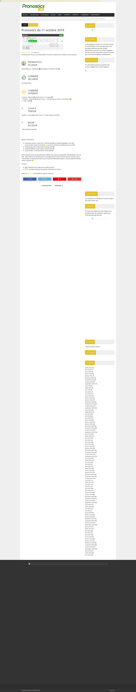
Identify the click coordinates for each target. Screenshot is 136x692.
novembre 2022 (89, 452)
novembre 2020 (89, 498)
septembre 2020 (90, 502)
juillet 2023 (88, 436)
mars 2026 (88, 372)
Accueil (25, 15)
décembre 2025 (89, 378)
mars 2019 (88, 537)
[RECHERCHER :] (106, 18)
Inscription (34, 15)
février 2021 (88, 492)
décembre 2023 (89, 426)
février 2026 (88, 374)
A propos (67, 15)
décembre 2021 (89, 474)
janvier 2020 (88, 517)
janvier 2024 (88, 424)
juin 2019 (87, 531)
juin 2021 (87, 484)
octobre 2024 (89, 406)
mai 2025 (87, 392)
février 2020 (88, 515)
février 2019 (88, 539)
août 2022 (88, 458)
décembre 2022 (89, 450)
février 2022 (88, 470)
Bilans (53, 15)
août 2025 (88, 386)
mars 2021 (88, 490)
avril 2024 (88, 418)
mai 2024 (87, 416)
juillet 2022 (88, 460)
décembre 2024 (89, 402)
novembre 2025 (89, 380)
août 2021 (88, 480)
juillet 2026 (88, 368)
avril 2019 (88, 535)
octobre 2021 (89, 478)
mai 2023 (87, 440)
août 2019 (88, 527)
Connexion (84, 15)
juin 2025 (87, 390)
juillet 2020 (88, 507)
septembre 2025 (90, 384)
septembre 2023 (90, 432)
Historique (44, 15)
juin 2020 (87, 508)
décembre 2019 (89, 519)
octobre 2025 (89, 382)
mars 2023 (88, 444)
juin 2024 (87, 414)
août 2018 (88, 551)
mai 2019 (87, 533)
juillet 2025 (88, 388)
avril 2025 (88, 394)
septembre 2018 (90, 549)
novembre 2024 (89, 404)
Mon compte (95, 15)
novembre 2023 (89, 428)
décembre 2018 (89, 543)
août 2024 (88, 410)
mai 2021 (87, 486)
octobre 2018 (89, 547)
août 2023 (88, 434)
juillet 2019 (88, 529)
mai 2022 (87, 464)
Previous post (47, 185)
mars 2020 (88, 512)
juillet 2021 (88, 482)
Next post (58, 185)
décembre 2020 (89, 496)
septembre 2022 (90, 456)
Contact (75, 15)
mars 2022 (88, 468)
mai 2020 (87, 511)
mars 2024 (88, 420)
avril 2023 (88, 442)
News (59, 15)
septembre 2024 (90, 408)
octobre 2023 (89, 430)
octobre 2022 (89, 454)
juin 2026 (87, 370)
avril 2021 (88, 488)
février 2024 (88, 422)
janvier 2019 (88, 541)
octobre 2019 (89, 523)
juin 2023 (87, 438)
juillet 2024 (88, 412)
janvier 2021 (88, 494)
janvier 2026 (88, 376)
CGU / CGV (112, 690)
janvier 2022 (88, 472)
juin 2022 (87, 462)
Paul (28, 52)
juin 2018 (87, 555)
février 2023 (88, 446)
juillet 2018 (88, 553)
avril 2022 (88, 466)
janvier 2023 (88, 448)
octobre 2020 (89, 500)
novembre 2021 (89, 476)
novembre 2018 (89, 545)
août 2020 (88, 504)
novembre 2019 (89, 521)
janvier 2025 (88, 400)
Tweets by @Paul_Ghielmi (92, 347)
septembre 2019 (90, 525)
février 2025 (88, 398)
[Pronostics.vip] (36, 7)
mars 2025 (88, 396)
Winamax (30, 173)
